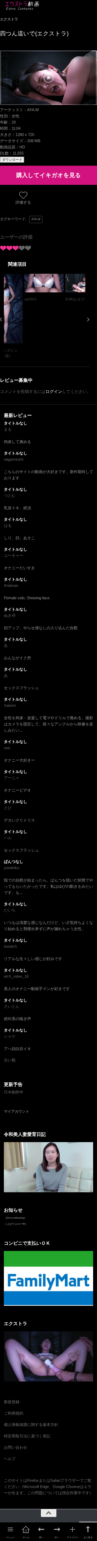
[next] (88, 319)
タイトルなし (15, 423)
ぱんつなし (13, 861)
